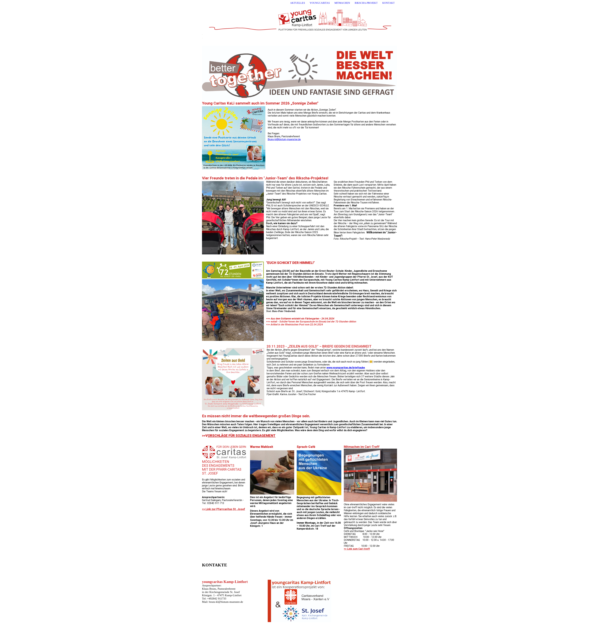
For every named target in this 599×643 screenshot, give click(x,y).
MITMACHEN (342, 3)
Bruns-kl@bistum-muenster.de (284, 139)
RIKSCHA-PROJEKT (366, 3)
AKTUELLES (297, 3)
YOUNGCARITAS (320, 3)
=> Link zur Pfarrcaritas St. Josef (223, 509)
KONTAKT (388, 3)
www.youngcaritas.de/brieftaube (345, 367)
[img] (299, 19)
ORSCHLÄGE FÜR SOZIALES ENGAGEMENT (241, 436)
